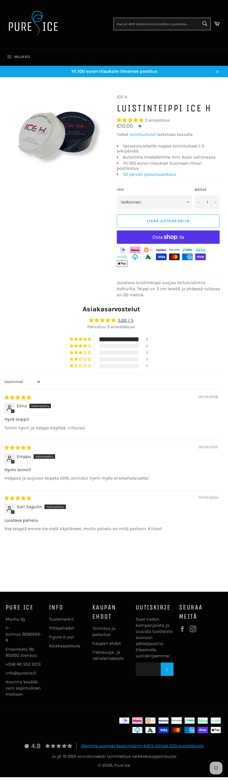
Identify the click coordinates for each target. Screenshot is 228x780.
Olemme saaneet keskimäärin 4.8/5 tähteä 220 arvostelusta (142, 745)
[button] (131, 120)
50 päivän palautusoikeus (149, 174)
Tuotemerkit (61, 619)
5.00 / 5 (125, 320)
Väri (120, 190)
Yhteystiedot (61, 628)
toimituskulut (143, 134)
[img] (17, 397)
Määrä (201, 190)
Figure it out (61, 636)
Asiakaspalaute (64, 645)
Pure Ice (122, 765)
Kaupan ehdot (106, 643)
